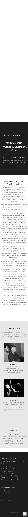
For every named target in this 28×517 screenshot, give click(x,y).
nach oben (25, 513)
